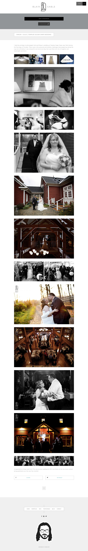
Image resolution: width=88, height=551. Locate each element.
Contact (59, 508)
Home (28, 508)
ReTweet (59, 477)
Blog (53, 508)
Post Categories (44, 18)
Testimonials (46, 508)
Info (40, 508)
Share (28, 477)
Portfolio (34, 508)
